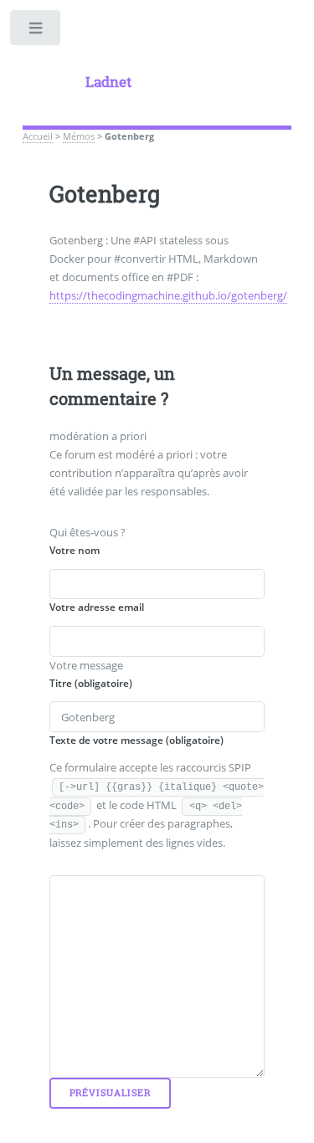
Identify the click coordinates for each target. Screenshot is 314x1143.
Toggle (36, 31)
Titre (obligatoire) (90, 683)
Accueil (38, 136)
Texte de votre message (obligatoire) (136, 740)
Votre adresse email (96, 607)
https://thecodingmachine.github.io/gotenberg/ (168, 295)
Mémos (79, 136)
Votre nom (74, 550)
